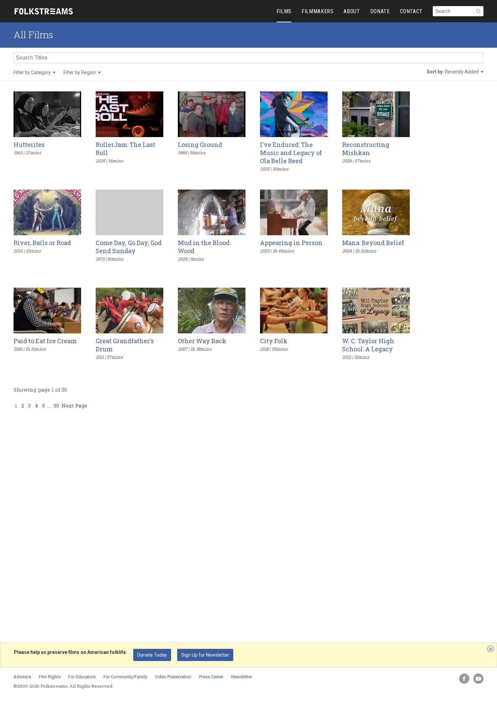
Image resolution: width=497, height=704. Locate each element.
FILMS (284, 11)
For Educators (82, 676)
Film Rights (50, 676)
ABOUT (352, 11)
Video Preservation (173, 676)
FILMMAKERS (317, 11)
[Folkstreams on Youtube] (478, 679)
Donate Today (152, 655)
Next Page (74, 405)
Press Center (211, 676)
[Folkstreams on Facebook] (464, 679)
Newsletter (241, 676)
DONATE (380, 11)
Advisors (22, 676)
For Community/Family (125, 676)
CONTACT (411, 11)
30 (56, 405)
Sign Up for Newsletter (205, 655)
